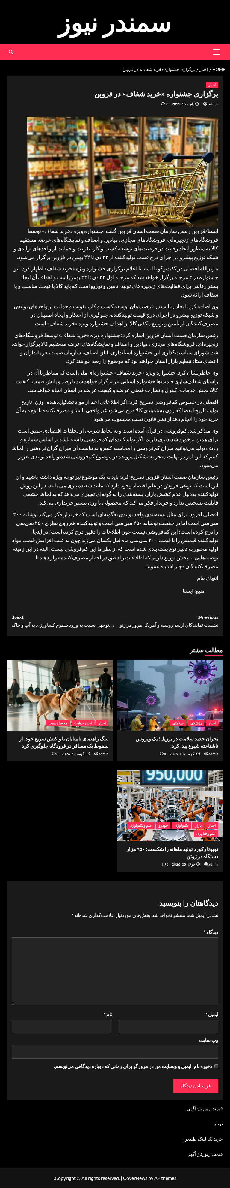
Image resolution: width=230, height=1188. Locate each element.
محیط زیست (58, 723)
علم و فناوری (206, 833)
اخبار (212, 85)
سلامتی (178, 723)
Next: (63, 621)
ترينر (218, 1123)
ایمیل (211, 1014)
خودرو (163, 825)
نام (108, 1014)
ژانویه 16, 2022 (183, 104)
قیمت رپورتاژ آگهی (205, 1108)
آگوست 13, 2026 (182, 754)
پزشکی (196, 723)
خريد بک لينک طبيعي (203, 1138)
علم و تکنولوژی (141, 825)
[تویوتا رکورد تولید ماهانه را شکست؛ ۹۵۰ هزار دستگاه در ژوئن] (170, 805)
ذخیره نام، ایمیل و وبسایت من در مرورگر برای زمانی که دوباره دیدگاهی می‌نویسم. (133, 1066)
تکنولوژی (181, 825)
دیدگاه (211, 932)
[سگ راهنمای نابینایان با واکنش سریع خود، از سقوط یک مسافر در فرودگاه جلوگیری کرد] (60, 695)
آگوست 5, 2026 (73, 754)
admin (213, 104)
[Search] (11, 52)
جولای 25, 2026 (183, 864)
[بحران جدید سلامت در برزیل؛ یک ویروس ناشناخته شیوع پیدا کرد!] (170, 695)
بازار (198, 825)
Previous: (169, 621)
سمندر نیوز (115, 21)
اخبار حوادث (83, 723)
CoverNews (135, 1178)
